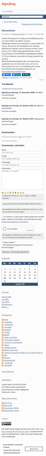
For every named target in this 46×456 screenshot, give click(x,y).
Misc (5, 355)
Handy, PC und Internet (13, 342)
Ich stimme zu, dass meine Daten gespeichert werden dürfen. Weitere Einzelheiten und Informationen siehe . (23, 219)
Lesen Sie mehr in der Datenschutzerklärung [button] (11, 451)
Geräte (7, 332)
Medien (7, 335)
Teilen (7, 75)
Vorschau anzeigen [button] (9, 98)
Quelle (4, 59)
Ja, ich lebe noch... (11, 22)
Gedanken (8, 322)
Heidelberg (5, 77)
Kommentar (6, 168)
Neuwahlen (8, 30)
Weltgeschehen (10, 348)
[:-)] (5, 192)
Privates (7, 358)
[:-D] (18, 192)
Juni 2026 (5, 302)
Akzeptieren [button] (34, 449)
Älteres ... (5, 307)
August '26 (20, 284)
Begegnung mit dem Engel (32, 24)
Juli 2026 (5, 299)
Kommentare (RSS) (11, 408)
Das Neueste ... (7, 304)
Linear (20, 137)
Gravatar (5, 204)
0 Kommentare (14, 77)
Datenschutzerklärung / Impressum (15, 222)
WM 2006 (8, 365)
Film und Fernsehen (12, 340)
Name (4, 150)
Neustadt (7, 327)
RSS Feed (8, 403)
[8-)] (15, 192)
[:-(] (13, 192)
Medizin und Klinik (11, 350)
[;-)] (23, 192)
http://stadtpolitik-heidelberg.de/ (13, 71)
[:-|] (8, 192)
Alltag (6, 320)
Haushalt (7, 330)
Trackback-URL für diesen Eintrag (12, 88)
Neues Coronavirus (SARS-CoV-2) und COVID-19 (23, 353)
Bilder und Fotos (10, 337)
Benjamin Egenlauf (18, 34)
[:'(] (2, 192)
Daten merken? (9, 242)
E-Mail (4, 156)
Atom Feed (8, 405)
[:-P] (20, 192)
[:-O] (10, 192)
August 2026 (6, 297)
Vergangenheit (9, 360)
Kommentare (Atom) (11, 411)
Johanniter (8, 363)
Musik (6, 345)
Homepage (6, 162)
